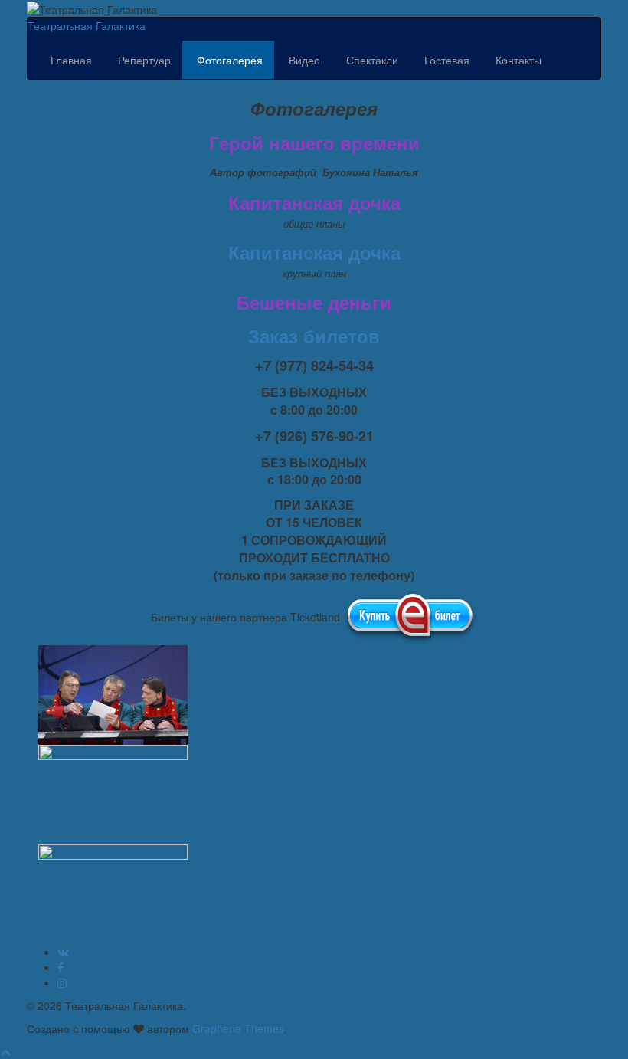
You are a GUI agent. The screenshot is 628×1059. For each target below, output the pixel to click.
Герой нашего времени (314, 143)
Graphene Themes (238, 1028)
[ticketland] (410, 617)
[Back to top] (5, 1051)
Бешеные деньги (314, 302)
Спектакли (370, 59)
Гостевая (445, 59)
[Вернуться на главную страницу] (161, 7)
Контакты (516, 59)
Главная (71, 59)
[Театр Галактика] (60, 967)
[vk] (63, 951)
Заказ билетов (314, 336)
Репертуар (143, 59)
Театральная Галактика (87, 25)
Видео (303, 59)
